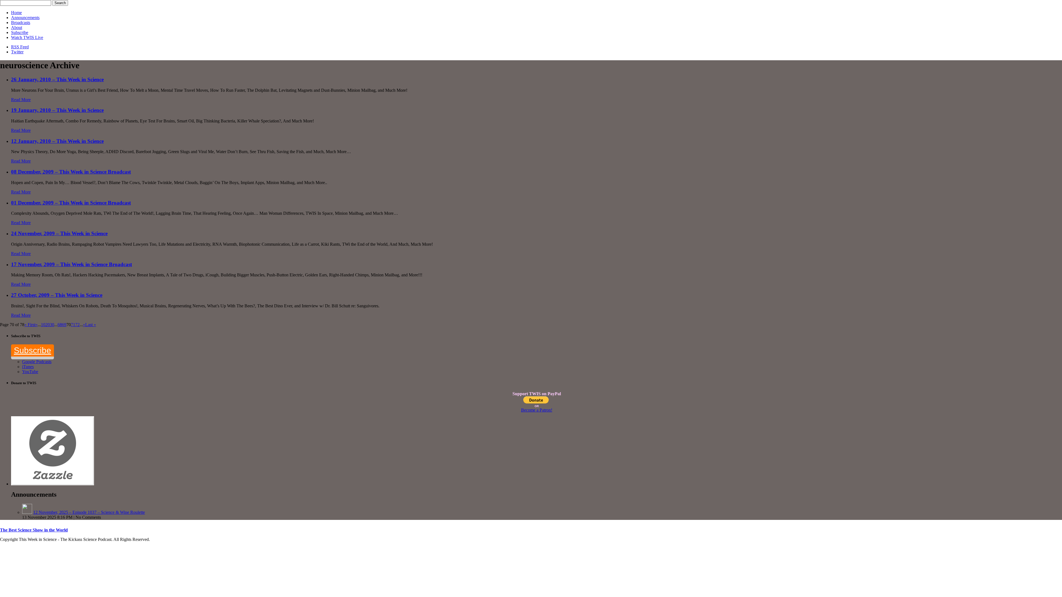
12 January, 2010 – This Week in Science (57, 141)
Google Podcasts (36, 361)
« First (29, 324)
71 (73, 324)
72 (77, 324)
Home (16, 12)
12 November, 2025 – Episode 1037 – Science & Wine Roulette (89, 512)
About (16, 27)
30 (52, 324)
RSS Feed (20, 46)
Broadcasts (20, 22)
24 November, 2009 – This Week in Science (59, 233)
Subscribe (19, 32)
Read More (21, 99)
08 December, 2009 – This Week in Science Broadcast (71, 172)
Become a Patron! (536, 410)
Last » (90, 324)
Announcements (25, 17)
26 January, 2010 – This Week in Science (57, 79)
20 (47, 324)
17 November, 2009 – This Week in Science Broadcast (71, 264)
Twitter (17, 51)
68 (60, 324)
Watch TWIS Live (27, 37)
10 (43, 324)
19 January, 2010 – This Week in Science (57, 110)
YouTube (30, 371)
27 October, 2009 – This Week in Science (56, 295)
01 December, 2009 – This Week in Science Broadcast (71, 203)
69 (64, 324)
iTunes (28, 366)
